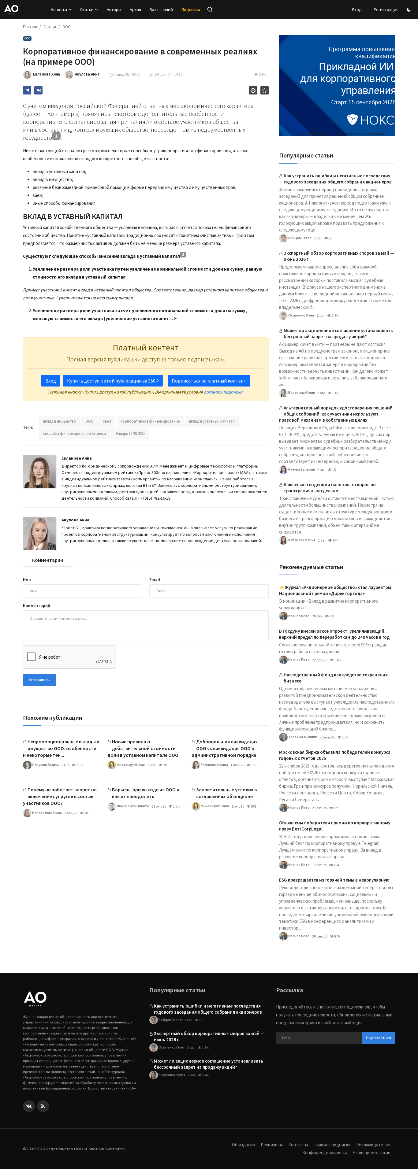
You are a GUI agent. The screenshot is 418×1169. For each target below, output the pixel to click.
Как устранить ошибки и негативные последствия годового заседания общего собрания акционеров (338, 179)
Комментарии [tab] (47, 560)
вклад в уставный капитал (212, 421)
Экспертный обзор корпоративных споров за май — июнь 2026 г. (339, 256)
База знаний (161, 9)
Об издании (243, 1145)
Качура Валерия (301, 469)
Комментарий (36, 605)
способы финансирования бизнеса (74, 433)
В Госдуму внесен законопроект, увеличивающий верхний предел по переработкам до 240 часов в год (334, 634)
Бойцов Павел (300, 237)
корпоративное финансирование (150, 421)
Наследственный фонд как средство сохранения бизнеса (336, 678)
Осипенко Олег (301, 315)
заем (107, 421)
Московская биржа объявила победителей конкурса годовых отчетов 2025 (334, 755)
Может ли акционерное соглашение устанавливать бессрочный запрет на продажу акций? (338, 333)
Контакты (298, 1145)
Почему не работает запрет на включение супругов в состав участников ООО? (60, 796)
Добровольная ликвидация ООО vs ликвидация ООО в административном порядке (225, 748)
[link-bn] (337, 85)
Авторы (114, 9)
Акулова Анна (75, 520)
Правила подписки (332, 1145)
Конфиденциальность (324, 1153)
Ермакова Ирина (214, 764)
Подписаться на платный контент (209, 381)
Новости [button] (59, 9)
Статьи (49, 26)
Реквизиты (272, 1145)
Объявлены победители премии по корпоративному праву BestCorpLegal (334, 826)
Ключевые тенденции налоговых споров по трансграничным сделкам (330, 488)
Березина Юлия (301, 392)
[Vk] (29, 1106)
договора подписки (223, 392)
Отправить (39, 680)
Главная (30, 26)
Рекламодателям (373, 1145)
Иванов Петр (299, 615)
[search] (209, 9)
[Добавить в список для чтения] (264, 90)
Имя (27, 579)
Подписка (190, 9)
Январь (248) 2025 (130, 433)
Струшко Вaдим (45, 764)
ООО (66, 26)
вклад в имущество (59, 421)
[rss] (43, 1106)
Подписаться (378, 1038)
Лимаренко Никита (132, 806)
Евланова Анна (77, 458)
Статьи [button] (87, 9)
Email (154, 579)
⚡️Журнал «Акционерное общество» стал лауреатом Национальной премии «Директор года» (335, 590)
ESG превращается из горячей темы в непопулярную (334, 880)
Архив (135, 9)
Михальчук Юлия (130, 764)
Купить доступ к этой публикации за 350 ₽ (113, 381)
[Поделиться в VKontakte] (38, 90)
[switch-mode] (409, 10)
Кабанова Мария (301, 539)
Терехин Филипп (302, 736)
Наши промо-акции (371, 1153)
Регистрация (386, 9)
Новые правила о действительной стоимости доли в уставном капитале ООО (142, 748)
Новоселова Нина (47, 812)
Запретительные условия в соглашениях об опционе (226, 792)
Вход (357, 9)
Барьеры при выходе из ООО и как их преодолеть (145, 792)
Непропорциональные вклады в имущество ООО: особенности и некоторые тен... (61, 748)
